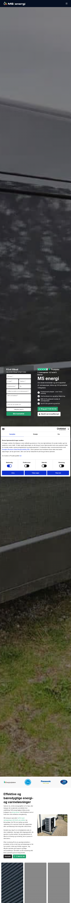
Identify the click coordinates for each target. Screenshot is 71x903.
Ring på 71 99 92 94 (49, 409)
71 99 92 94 (20, 856)
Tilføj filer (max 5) (18, 409)
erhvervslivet (15, 812)
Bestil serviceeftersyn (50, 414)
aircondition (21, 820)
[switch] (26, 466)
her (20, 455)
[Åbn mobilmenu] (66, 3)
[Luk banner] (68, 429)
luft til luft (15, 820)
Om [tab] (59, 434)
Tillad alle (58, 473)
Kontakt (8, 856)
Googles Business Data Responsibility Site (16, 449)
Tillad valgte (35, 473)
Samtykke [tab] (12, 434)
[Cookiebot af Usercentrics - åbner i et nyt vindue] (58, 429)
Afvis (13, 473)
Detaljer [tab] (35, 434)
